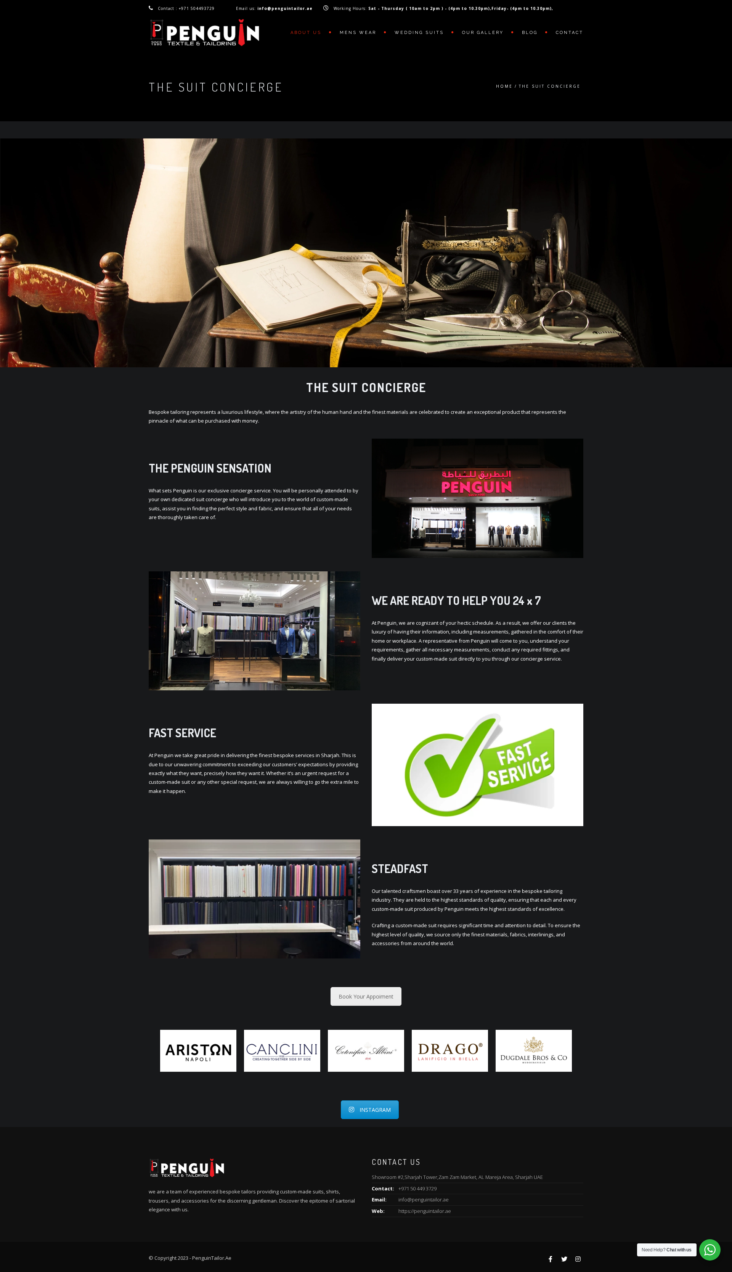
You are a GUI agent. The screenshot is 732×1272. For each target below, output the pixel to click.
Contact (569, 32)
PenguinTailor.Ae (211, 1257)
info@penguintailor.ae (423, 1199)
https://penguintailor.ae (424, 1211)
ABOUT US (306, 32)
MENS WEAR (358, 32)
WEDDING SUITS (419, 32)
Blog (530, 32)
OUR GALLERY (483, 32)
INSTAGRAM (375, 1109)
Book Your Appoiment (366, 996)
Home (504, 86)
